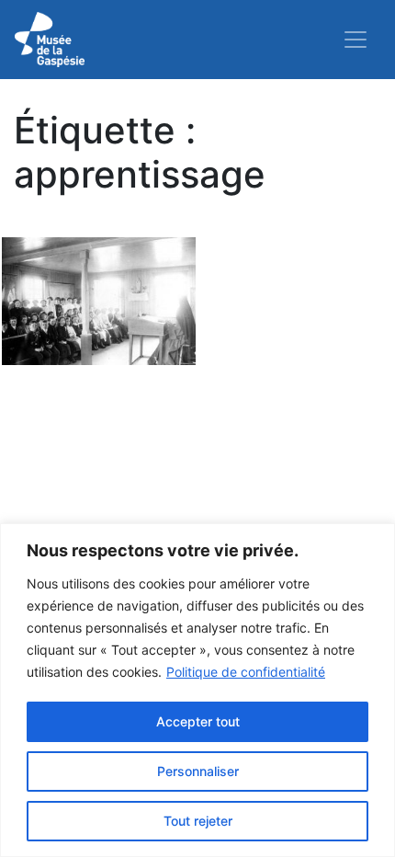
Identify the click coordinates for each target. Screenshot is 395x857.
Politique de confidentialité (245, 672)
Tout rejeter (198, 820)
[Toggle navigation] (355, 39)
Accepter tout (198, 721)
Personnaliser (198, 771)
